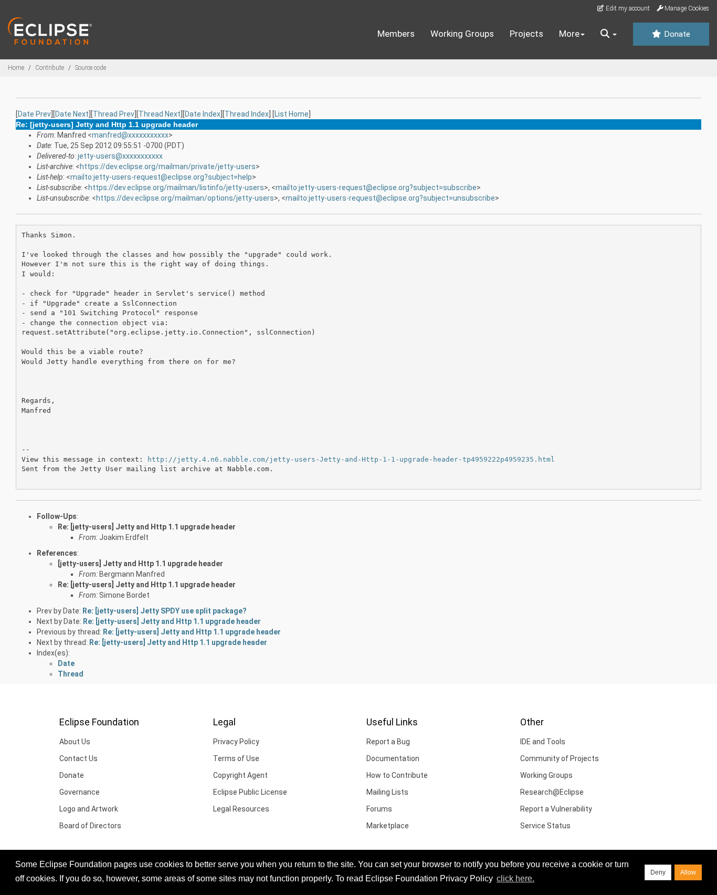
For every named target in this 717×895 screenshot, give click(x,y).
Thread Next (160, 114)
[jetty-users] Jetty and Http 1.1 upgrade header (140, 563)
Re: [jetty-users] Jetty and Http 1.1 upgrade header (147, 527)
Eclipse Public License (250, 792)
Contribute (49, 67)
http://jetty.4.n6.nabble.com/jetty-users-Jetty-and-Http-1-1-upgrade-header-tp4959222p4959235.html (351, 459)
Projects (526, 33)
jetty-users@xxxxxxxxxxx (120, 156)
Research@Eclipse (552, 792)
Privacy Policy (236, 741)
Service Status (545, 825)
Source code (90, 67)
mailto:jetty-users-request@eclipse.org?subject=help (161, 177)
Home (16, 67)
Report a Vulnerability (556, 809)
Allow (688, 872)
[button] (608, 34)
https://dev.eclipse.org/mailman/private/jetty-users (168, 166)
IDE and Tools (542, 741)
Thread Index (247, 114)
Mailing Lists (387, 792)
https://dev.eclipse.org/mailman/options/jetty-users (185, 198)
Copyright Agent (240, 775)
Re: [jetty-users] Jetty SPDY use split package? (164, 611)
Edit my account (627, 8)
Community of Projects (559, 758)
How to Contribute (397, 775)
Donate (676, 34)
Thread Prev (113, 114)
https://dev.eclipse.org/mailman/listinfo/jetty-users (176, 187)
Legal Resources (241, 809)
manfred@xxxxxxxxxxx (130, 135)
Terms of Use (236, 758)
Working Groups (462, 33)
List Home (292, 114)
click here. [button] (515, 878)
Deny (658, 872)
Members (396, 33)
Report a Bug (388, 741)
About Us (74, 741)
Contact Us (78, 758)
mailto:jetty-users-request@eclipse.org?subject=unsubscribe (390, 198)
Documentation (392, 758)
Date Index (202, 114)
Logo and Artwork (88, 809)
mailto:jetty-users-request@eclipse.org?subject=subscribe (376, 187)
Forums (379, 809)
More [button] (569, 33)
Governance (79, 792)
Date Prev (34, 114)
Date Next (72, 114)
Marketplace (387, 825)
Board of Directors (90, 825)
